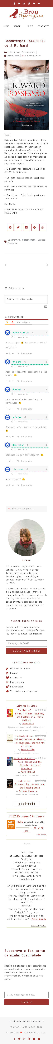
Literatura (14, 239)
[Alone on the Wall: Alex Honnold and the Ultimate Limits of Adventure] (10, 764)
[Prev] (15, 265)
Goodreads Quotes (38, 926)
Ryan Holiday (28, 749)
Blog (30, 26)
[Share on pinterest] (34, 227)
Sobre (17, 26)
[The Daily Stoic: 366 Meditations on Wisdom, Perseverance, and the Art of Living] (10, 741)
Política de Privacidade (26, 1021)
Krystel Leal (38, 1032)
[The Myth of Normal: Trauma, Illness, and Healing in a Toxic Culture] (10, 716)
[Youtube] (34, 3)
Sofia (20, 822)
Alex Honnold (28, 771)
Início (7, 26)
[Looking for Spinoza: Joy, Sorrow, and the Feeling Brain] (10, 787)
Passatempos (28, 239)
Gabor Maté (28, 723)
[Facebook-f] (14, 3)
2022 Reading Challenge (26, 816)
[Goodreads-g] (29, 3)
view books (41, 835)
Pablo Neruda (39, 919)
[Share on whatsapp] (42, 227)
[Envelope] (39, 3)
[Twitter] (19, 3)
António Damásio (28, 791)
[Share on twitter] (18, 227)
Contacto (43, 26)
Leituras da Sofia (26, 705)
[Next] (37, 265)
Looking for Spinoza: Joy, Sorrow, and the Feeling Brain (29, 784)
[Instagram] (24, 3)
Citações (26, 843)
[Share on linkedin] (26, 227)
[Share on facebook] (10, 227)
